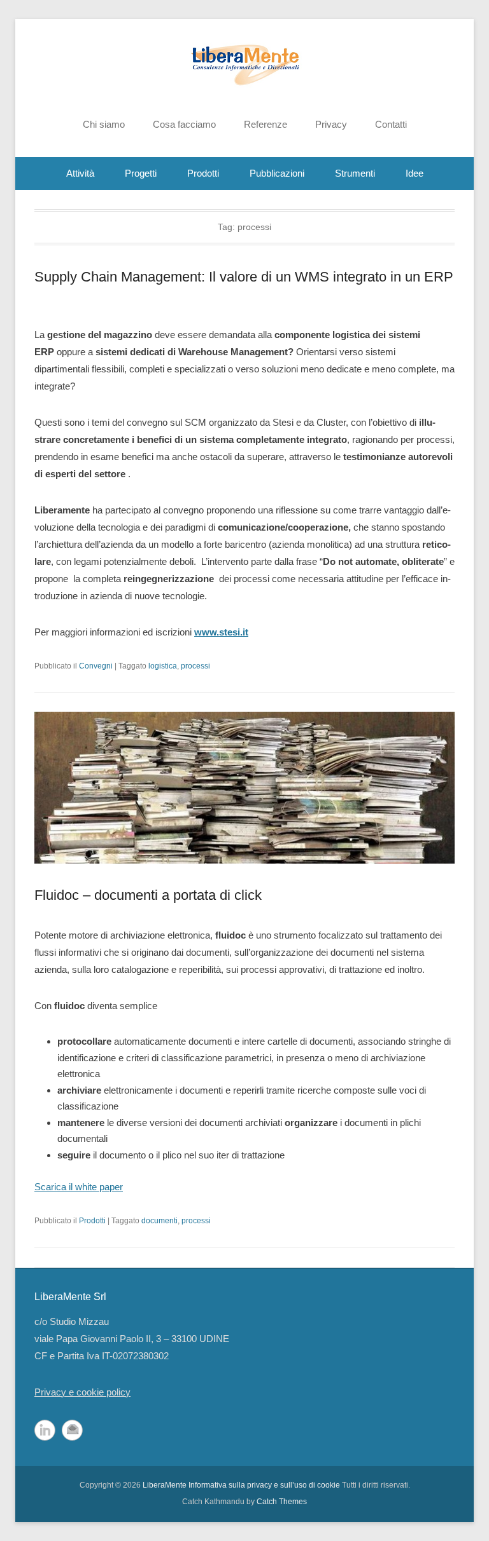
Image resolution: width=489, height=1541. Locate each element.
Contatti (391, 124)
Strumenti (355, 173)
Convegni (96, 666)
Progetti (141, 173)
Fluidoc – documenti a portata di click (148, 895)
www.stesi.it (221, 632)
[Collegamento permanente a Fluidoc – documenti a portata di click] (244, 787)
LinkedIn (44, 1430)
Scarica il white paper (78, 1186)
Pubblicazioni (277, 173)
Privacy (331, 124)
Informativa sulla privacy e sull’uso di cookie (264, 1485)
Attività (80, 173)
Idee (414, 173)
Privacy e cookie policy (82, 1392)
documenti (159, 1220)
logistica (162, 666)
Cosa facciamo (184, 124)
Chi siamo (104, 124)
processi (195, 666)
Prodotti (203, 173)
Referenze (265, 124)
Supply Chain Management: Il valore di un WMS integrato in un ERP (243, 277)
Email (72, 1430)
